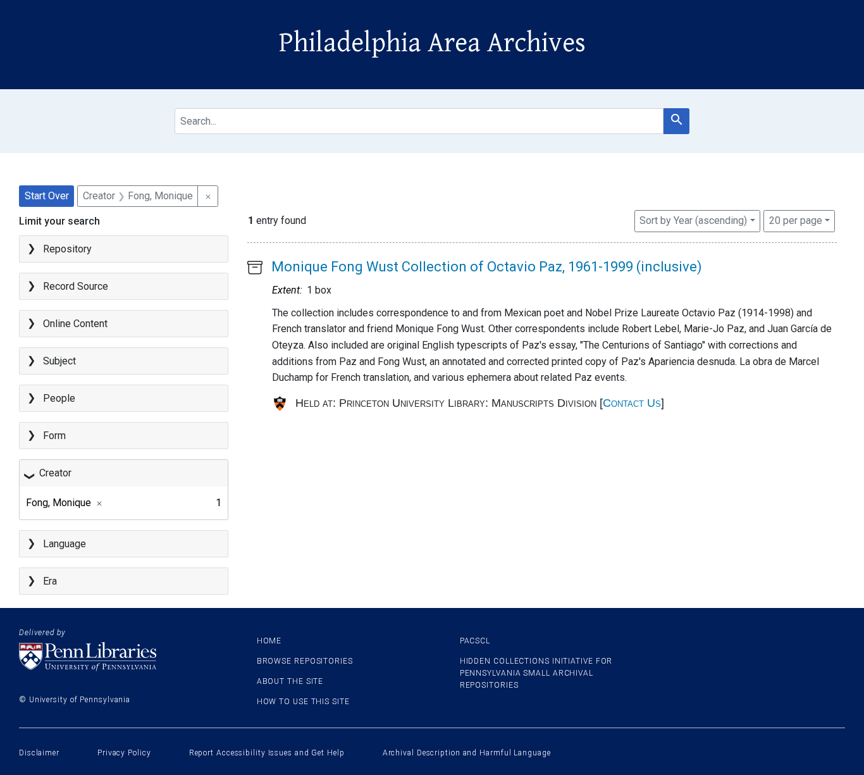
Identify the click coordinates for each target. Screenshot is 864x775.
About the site (290, 681)
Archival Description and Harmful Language (467, 752)
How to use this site (303, 701)
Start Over (47, 196)
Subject (59, 361)
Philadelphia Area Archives (432, 43)
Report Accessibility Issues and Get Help (267, 752)
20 (795, 220)
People (59, 398)
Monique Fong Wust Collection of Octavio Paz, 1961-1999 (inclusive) (486, 267)
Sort (693, 220)
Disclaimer (39, 752)
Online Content (75, 324)
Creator (55, 473)
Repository (67, 249)
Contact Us (632, 403)
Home (269, 640)
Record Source (75, 286)
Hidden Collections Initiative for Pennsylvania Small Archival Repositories (536, 673)
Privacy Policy (124, 752)
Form (54, 436)
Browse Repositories (305, 661)
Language (64, 544)
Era (50, 581)
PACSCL (475, 640)
